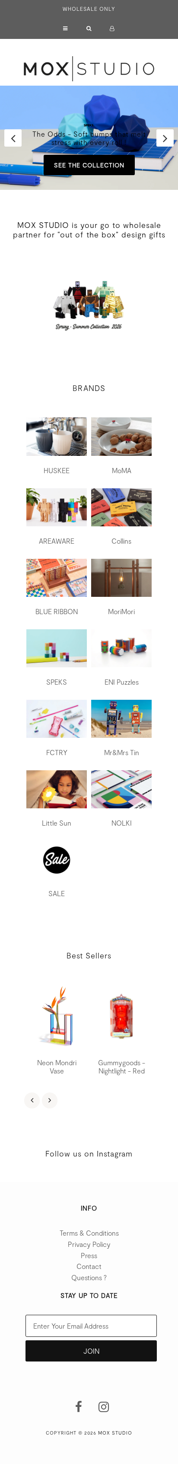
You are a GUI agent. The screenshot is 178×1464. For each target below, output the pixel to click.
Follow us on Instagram (89, 1153)
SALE (56, 893)
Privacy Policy (89, 1244)
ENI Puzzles (122, 682)
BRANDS (89, 388)
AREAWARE (56, 541)
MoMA (121, 470)
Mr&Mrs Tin (121, 752)
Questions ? (89, 1277)
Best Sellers (89, 955)
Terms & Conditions (89, 1233)
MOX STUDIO (115, 1432)
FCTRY (56, 752)
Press (89, 1255)
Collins (121, 541)
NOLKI (121, 823)
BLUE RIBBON (56, 611)
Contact (89, 1266)
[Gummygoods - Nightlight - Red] (121, 1018)
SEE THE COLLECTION (89, 165)
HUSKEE (57, 470)
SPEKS (56, 682)
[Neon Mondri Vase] (56, 1018)
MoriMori (121, 611)
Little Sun (56, 823)
